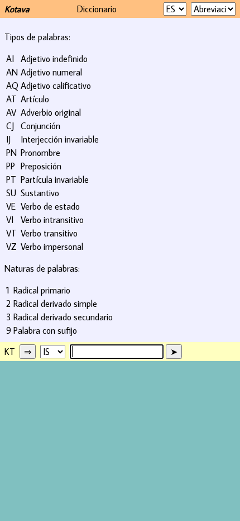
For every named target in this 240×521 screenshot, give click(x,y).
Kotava (17, 9)
